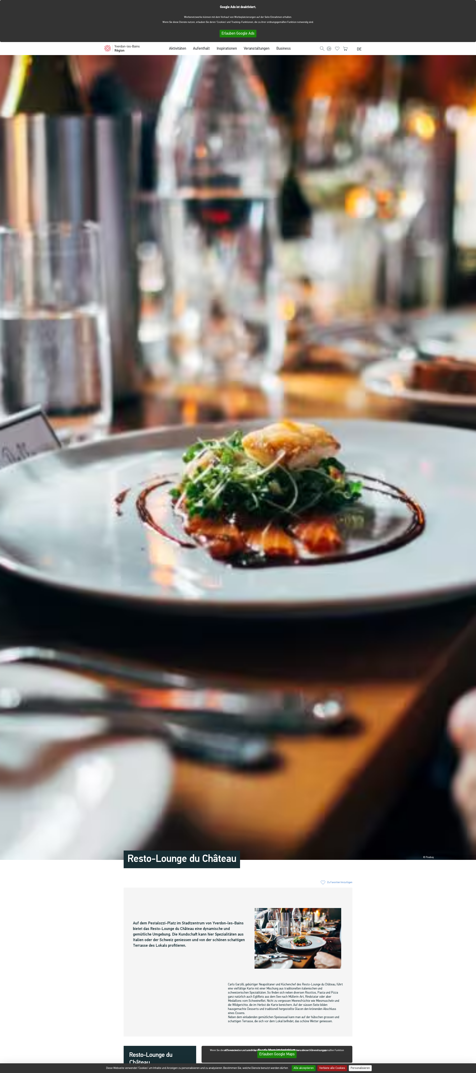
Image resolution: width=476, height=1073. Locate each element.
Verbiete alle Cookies (332, 1068)
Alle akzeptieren (304, 1068)
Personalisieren (360, 1068)
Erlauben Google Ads (238, 34)
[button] (322, 49)
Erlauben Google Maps (277, 1054)
